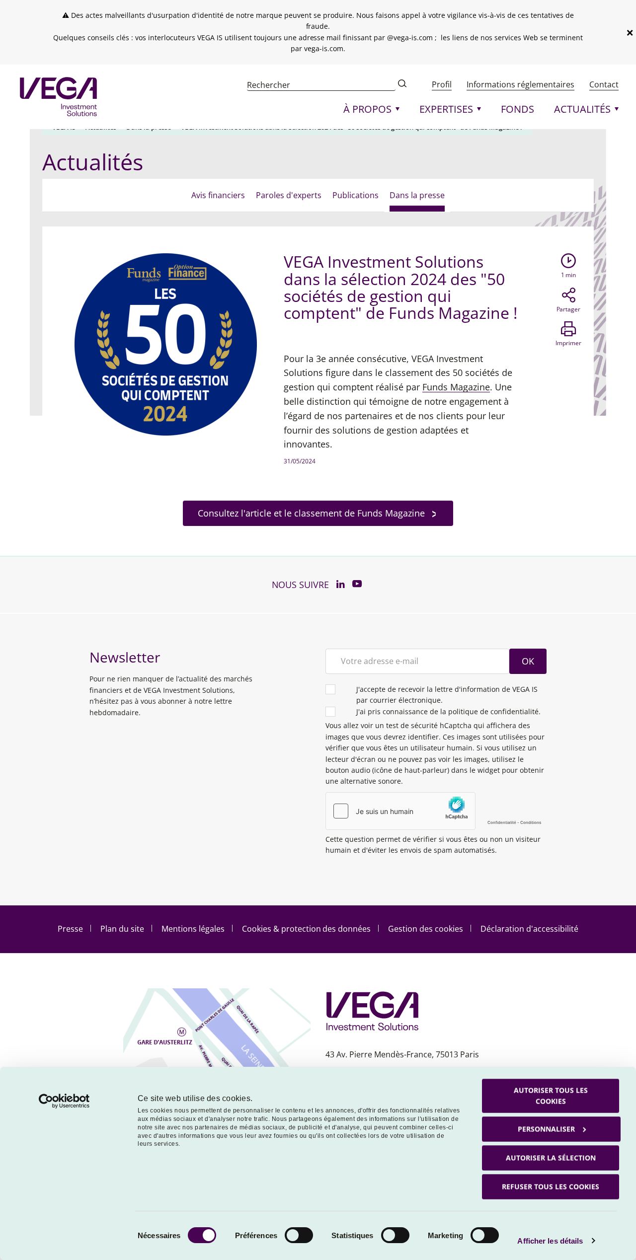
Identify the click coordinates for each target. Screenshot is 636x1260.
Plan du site (122, 928)
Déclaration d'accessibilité (529, 928)
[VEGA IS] (58, 96)
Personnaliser (546, 1128)
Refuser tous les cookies (550, 1186)
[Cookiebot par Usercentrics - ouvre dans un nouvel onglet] (64, 1101)
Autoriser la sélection (551, 1157)
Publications (355, 195)
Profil (442, 84)
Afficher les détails (550, 1241)
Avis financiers (218, 195)
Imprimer (568, 343)
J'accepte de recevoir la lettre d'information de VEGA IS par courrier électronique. (447, 694)
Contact (604, 84)
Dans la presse (417, 195)
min (568, 275)
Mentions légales (193, 928)
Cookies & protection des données (306, 928)
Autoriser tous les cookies (551, 1095)
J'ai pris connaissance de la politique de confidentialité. (448, 711)
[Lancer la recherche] (402, 84)
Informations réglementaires (520, 84)
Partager (568, 309)
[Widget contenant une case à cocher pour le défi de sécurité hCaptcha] (436, 811)
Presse (70, 928)
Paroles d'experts (288, 195)
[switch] (299, 1235)
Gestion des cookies (425, 928)
